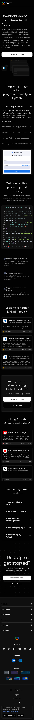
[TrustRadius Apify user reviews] (17, 678)
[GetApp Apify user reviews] (6, 672)
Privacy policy (17, 703)
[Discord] (24, 648)
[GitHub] (14, 648)
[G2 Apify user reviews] (9, 678)
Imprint (17, 695)
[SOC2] (20, 660)
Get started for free (17, 54)
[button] (17, 604)
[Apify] (7, 3)
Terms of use (17, 699)
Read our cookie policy (10, 711)
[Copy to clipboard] (29, 208)
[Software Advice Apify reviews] (14, 672)
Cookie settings (9, 715)
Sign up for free (7, 121)
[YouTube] (19, 648)
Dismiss (20, 715)
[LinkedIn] (3, 648)
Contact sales (17, 584)
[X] (9, 648)
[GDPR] (13, 660)
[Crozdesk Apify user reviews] (25, 678)
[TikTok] (30, 648)
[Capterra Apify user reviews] (25, 672)
